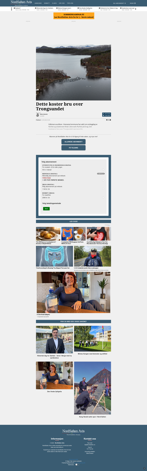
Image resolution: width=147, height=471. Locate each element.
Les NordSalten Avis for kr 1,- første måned (73, 17)
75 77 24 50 (107, 113)
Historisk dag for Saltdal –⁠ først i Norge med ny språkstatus (45, 8)
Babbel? (18, 8)
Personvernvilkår (73, 459)
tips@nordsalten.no (90, 445)
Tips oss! (107, 115)
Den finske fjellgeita (85, 8)
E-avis (54, 3)
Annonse (38, 3)
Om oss (62, 3)
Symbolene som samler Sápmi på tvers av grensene (129, 8)
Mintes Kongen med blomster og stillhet (64, 8)
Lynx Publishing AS (80, 463)
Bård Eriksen (89, 453)
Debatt (47, 3)
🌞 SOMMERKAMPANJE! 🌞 (74, 14)
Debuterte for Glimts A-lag (109, 8)
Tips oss (70, 3)
